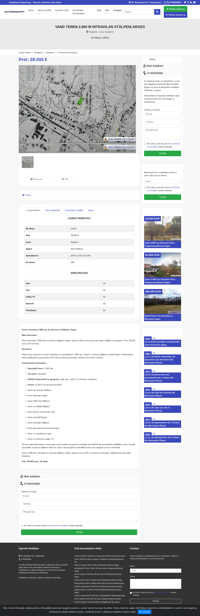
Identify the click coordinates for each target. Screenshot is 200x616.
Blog (99, 10)
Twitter (27, 195)
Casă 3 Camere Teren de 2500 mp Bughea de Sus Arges (97, 602)
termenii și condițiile (58, 525)
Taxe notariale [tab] (52, 210)
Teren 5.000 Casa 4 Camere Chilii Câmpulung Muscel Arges (98, 580)
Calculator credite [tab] (74, 210)
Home (32, 10)
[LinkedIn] (191, 2)
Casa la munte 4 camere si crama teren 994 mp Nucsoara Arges (99, 556)
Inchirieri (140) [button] (62, 10)
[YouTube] (194, 2)
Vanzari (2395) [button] (44, 10)
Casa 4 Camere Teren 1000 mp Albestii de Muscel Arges (96, 565)
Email (132, 566)
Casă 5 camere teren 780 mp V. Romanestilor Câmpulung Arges (99, 596)
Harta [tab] (91, 210)
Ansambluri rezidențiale (78, 12)
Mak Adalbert (31, 476)
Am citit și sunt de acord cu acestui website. (53, 525)
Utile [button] (107, 10)
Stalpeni (38, 52)
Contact (117, 10)
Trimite (79, 532)
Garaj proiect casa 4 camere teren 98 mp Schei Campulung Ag (99, 583)
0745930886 (175, 2)
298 (66, 179)
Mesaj (132, 576)
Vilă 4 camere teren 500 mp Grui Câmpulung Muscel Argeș (97, 599)
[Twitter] (185, 2)
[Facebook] (188, 2)
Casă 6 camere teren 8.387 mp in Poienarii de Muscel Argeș (98, 586)
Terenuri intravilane (67, 52)
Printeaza (37, 179)
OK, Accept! (144, 612)
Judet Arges (25, 52)
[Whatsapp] (165, 2)
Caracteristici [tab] (33, 210)
